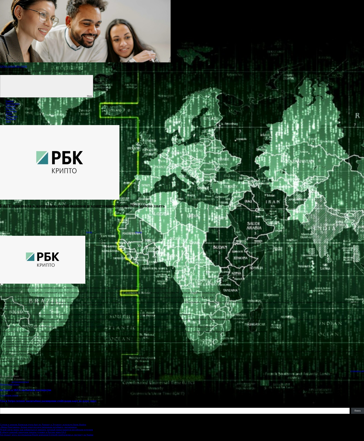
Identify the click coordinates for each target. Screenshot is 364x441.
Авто (8, 121)
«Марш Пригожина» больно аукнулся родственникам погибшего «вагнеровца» (38, 427)
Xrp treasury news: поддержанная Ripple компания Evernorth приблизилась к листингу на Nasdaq (46, 435)
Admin (89, 232)
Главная (9, 101)
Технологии (11, 116)
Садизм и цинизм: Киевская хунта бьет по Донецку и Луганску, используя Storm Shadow (43, 424)
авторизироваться (20, 382)
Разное (138, 232)
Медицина (11, 119)
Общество (10, 106)
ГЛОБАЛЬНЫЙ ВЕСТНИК (13, 66)
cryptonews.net (357, 371)
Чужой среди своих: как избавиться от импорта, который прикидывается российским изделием (46, 429)
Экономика (11, 111)
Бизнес (9, 114)
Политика (10, 108)
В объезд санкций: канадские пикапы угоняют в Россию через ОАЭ (33, 432)
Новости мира (12, 103)
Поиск (3, 406)
